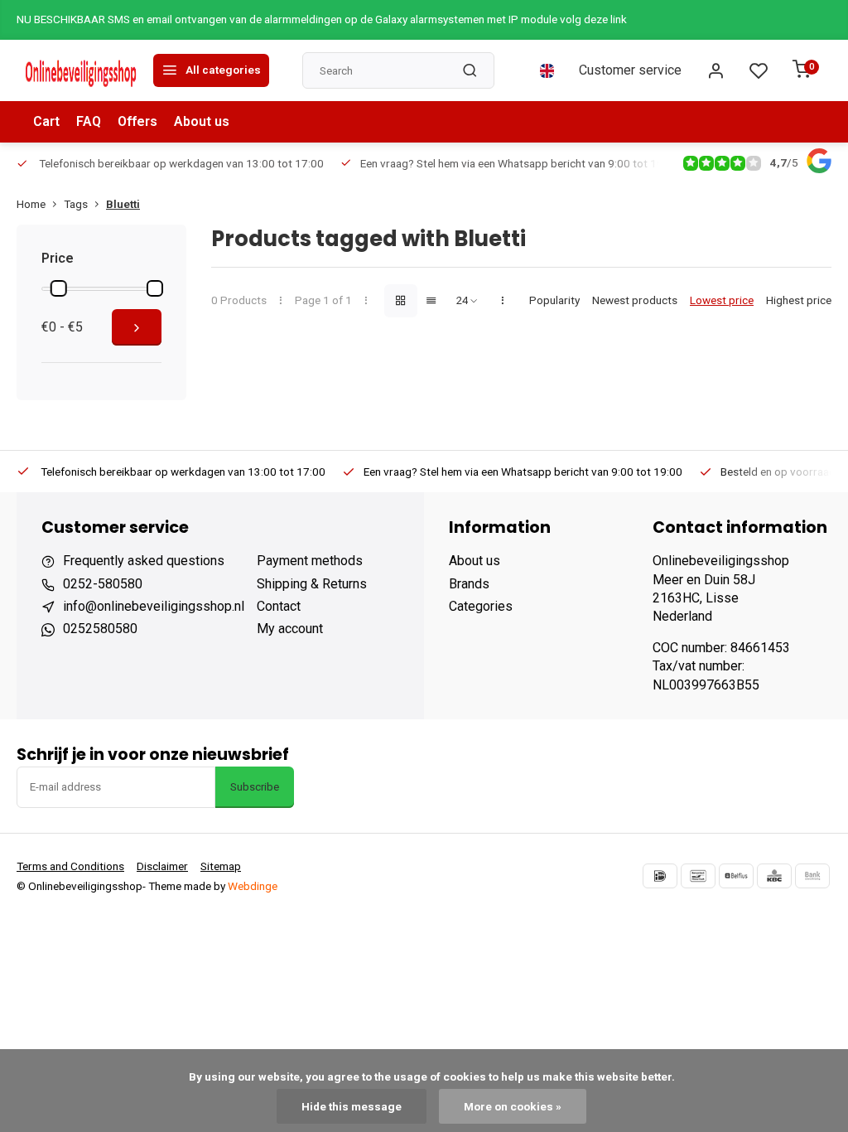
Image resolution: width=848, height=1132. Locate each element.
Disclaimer (162, 866)
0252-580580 (102, 584)
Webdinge (252, 886)
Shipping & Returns (312, 584)
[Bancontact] (698, 876)
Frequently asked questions (143, 560)
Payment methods (310, 560)
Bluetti (123, 203)
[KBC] (774, 876)
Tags (76, 203)
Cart (46, 121)
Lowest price (722, 300)
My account (290, 628)
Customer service (630, 70)
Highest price (798, 300)
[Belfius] (736, 876)
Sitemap (220, 866)
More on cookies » (512, 1106)
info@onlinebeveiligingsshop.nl (153, 606)
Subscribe (254, 787)
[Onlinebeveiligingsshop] (83, 70)
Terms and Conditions (70, 866)
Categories (481, 606)
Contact (279, 606)
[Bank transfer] (812, 876)
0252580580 (100, 628)
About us (201, 121)
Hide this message (351, 1106)
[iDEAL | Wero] (660, 876)
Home (31, 203)
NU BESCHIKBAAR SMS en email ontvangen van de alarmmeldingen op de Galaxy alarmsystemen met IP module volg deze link (322, 19)
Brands (469, 584)
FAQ (88, 121)
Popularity (554, 300)
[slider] (59, 288)
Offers (137, 121)
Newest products (634, 300)
